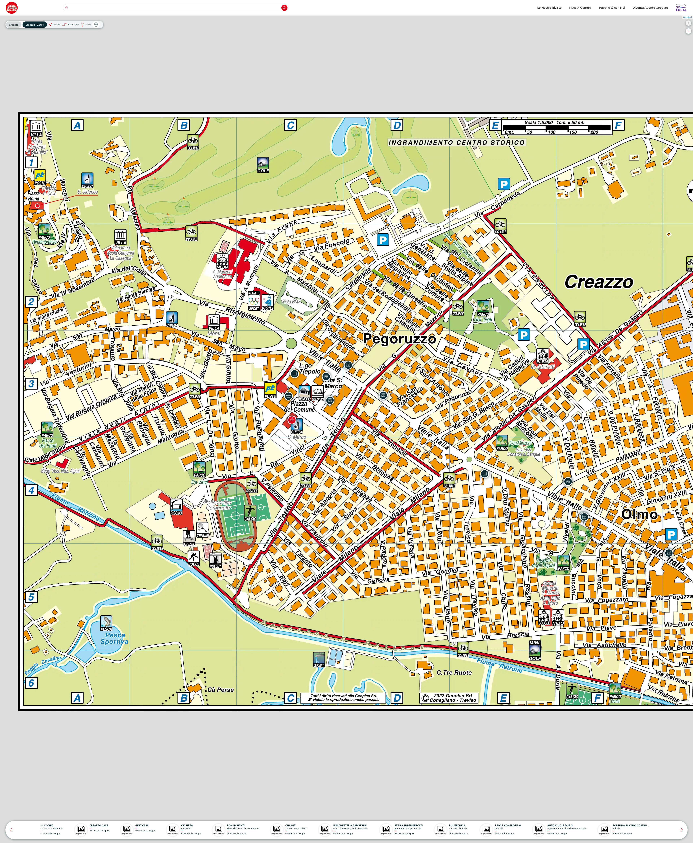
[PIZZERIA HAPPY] (584, 516)
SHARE (57, 24)
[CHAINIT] (330, 400)
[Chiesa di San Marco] (292, 420)
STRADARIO (73, 24)
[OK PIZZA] (669, 553)
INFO (85, 25)
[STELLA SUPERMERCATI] (294, 373)
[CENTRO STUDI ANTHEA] (288, 396)
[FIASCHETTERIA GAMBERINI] (568, 481)
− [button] (688, 31)
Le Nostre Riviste (549, 7)
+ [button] (688, 23)
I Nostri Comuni (580, 7)
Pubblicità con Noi (612, 7)
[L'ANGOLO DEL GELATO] (326, 376)
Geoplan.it (687, 17)
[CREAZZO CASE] (484, 473)
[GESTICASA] (383, 395)
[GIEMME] (348, 365)
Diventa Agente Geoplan (650, 7)
